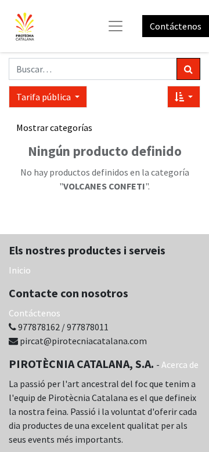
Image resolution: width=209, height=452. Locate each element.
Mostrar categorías (54, 127)
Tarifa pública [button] (44, 97)
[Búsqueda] (188, 69)
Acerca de (180, 364)
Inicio (20, 270)
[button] (183, 97)
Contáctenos (175, 26)
